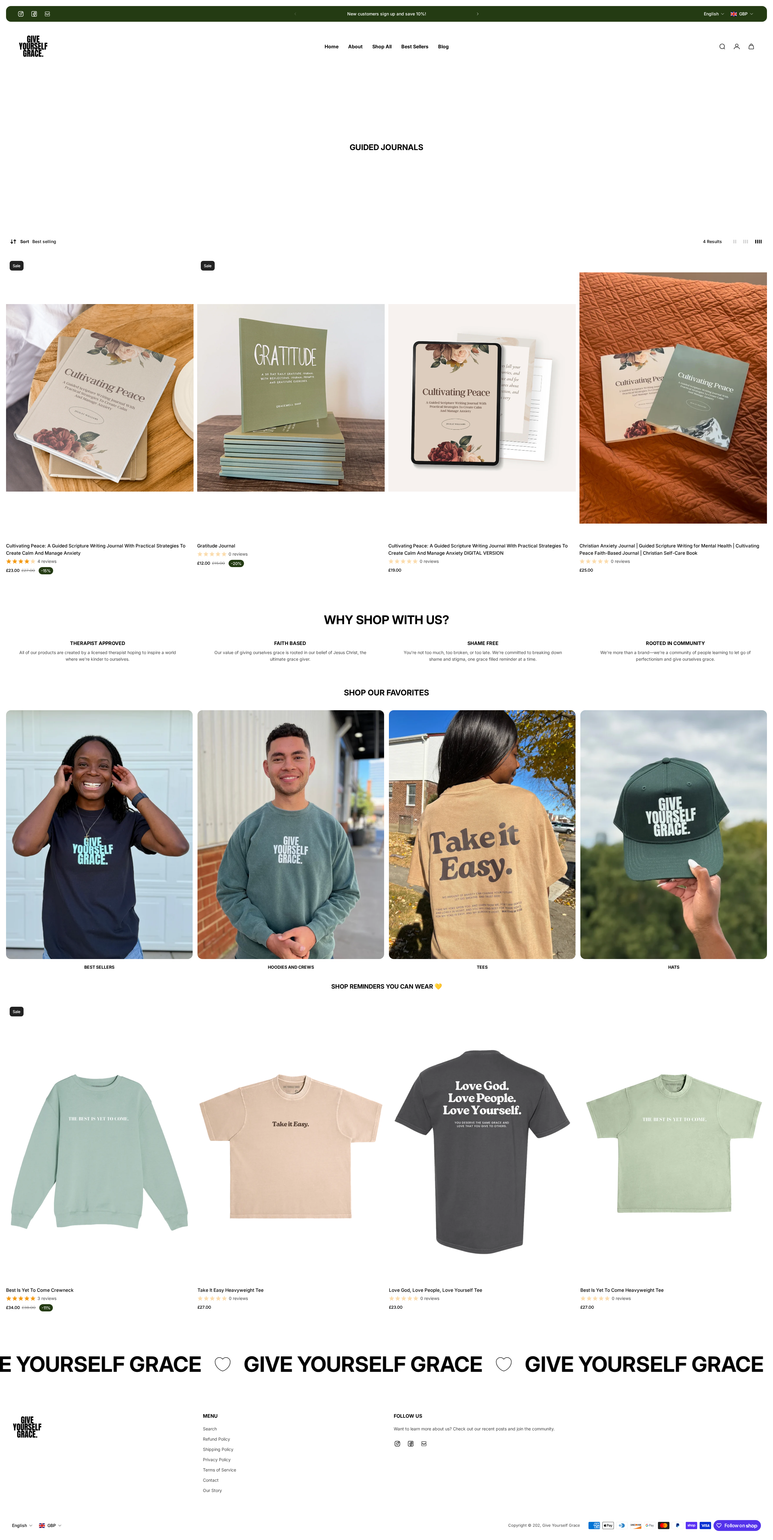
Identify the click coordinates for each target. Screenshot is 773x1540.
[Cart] (751, 46)
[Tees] (482, 840)
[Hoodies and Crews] (290, 840)
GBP (51, 1525)
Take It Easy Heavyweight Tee (230, 1290)
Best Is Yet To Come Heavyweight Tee (622, 1290)
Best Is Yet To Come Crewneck (40, 1290)
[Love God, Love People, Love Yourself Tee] (482, 1143)
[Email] (47, 14)
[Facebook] (34, 14)
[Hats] (673, 840)
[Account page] (737, 46)
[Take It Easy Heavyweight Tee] (290, 1143)
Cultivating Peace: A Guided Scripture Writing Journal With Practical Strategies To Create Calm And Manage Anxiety (95, 549)
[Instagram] (20, 14)
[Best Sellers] (99, 840)
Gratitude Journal (216, 546)
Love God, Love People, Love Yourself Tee (435, 1290)
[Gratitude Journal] (291, 398)
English (19, 1525)
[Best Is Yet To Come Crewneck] (99, 1143)
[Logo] (33, 46)
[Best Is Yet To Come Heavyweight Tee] (673, 1143)
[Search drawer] (722, 46)
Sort (38, 241)
